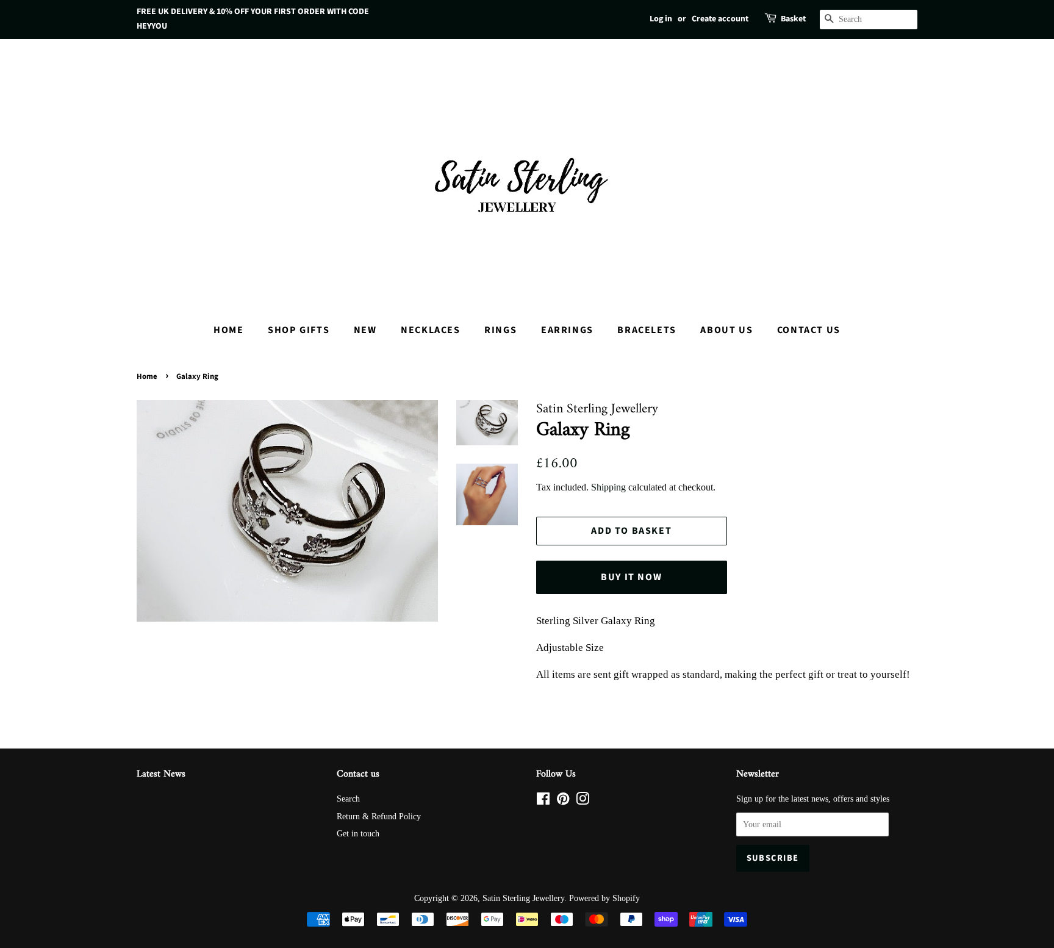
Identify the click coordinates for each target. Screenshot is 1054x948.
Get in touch (358, 833)
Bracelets (646, 330)
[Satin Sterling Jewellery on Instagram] (582, 801)
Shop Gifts (298, 330)
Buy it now (631, 577)
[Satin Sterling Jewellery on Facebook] (543, 801)
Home (228, 330)
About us (726, 330)
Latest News (161, 774)
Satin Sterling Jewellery (523, 898)
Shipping (608, 487)
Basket (793, 19)
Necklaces (430, 330)
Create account (720, 19)
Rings (500, 330)
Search (348, 798)
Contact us (809, 330)
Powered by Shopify (604, 898)
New (365, 330)
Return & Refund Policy (379, 816)
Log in (661, 19)
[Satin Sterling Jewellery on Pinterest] (563, 801)
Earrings (567, 330)
